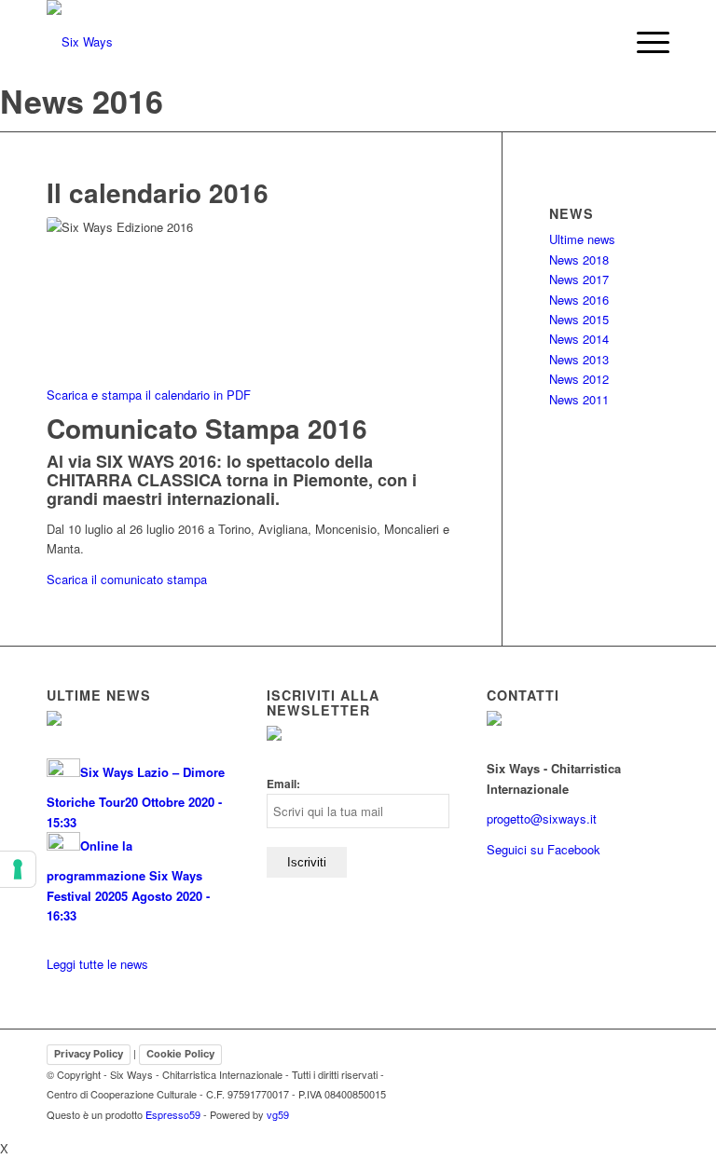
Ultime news (582, 239)
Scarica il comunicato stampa (127, 579)
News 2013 (579, 359)
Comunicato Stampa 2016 (207, 428)
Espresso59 (172, 1114)
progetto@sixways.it (542, 818)
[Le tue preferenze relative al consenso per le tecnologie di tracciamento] (17, 869)
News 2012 (579, 379)
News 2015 (579, 319)
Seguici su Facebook (543, 849)
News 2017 (579, 279)
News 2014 (579, 339)
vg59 (278, 1114)
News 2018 (579, 259)
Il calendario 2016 (157, 192)
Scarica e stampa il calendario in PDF (149, 394)
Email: (283, 784)
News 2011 (579, 399)
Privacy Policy (88, 1053)
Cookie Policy (180, 1053)
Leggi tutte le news (97, 964)
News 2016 (579, 299)
